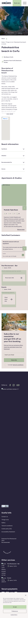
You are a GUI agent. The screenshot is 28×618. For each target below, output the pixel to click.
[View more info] (11, 271)
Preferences (15, 611)
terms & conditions (18, 364)
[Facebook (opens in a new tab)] (10, 495)
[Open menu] (24, 3)
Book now (17, 3)
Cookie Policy (14, 614)
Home (3, 42)
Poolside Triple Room (11, 210)
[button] (25, 595)
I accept (15, 364)
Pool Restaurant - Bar (10, 266)
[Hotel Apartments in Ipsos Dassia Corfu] (6, 4)
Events (4, 287)
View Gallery (10, 33)
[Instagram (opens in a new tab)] (13, 495)
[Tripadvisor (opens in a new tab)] (18, 495)
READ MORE (10, 114)
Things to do (9, 42)
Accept (15, 607)
